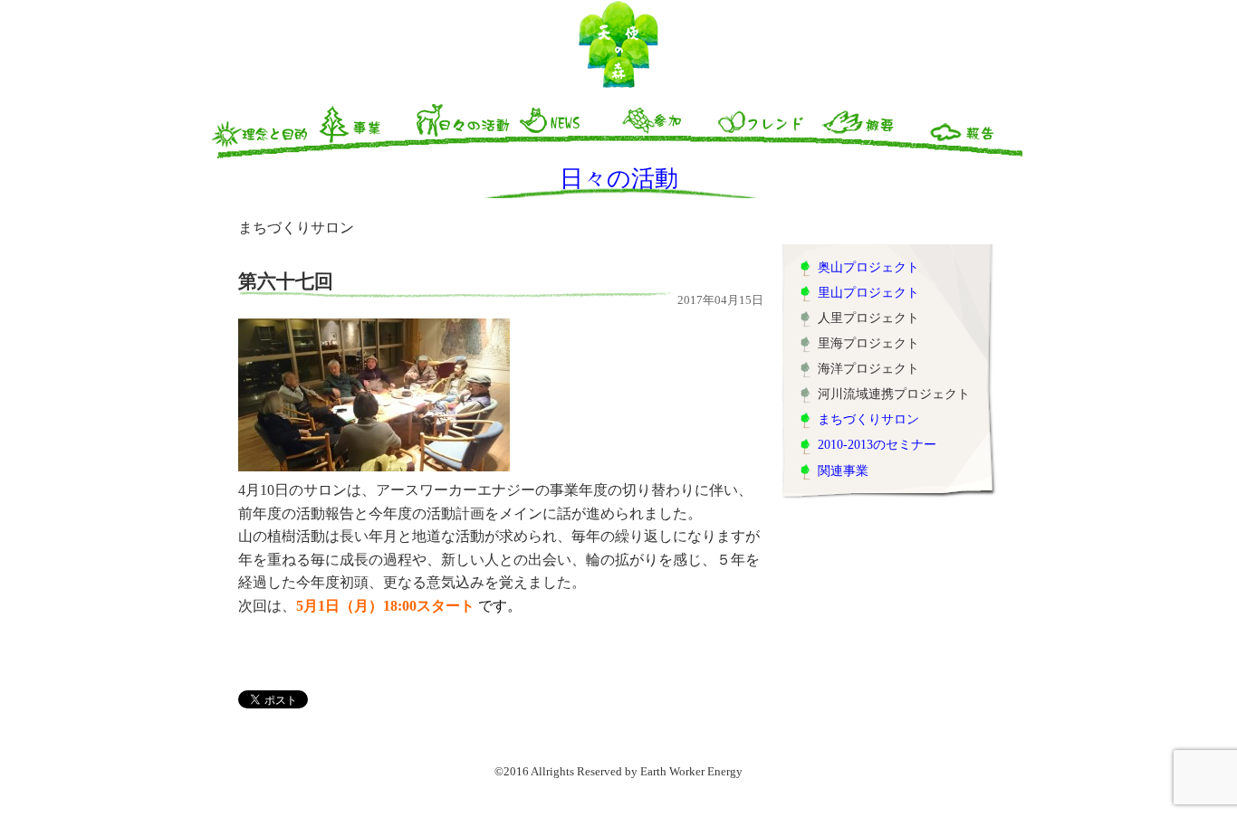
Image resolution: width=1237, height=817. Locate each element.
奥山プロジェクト (868, 267)
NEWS (566, 129)
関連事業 (843, 470)
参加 (667, 129)
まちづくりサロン (868, 419)
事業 (363, 129)
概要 (870, 129)
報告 (971, 129)
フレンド (769, 129)
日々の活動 (464, 129)
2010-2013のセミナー (877, 444)
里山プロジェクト (868, 292)
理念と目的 (261, 129)
